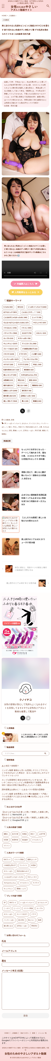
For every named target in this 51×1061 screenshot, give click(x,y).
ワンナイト (23, 865)
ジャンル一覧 (42, 1033)
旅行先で (26, 390)
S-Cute (8, 307)
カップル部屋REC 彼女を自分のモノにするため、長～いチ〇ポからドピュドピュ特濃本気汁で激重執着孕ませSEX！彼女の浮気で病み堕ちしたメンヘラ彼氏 (25, 782)
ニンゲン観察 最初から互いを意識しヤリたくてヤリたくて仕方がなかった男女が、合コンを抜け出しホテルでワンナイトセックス (25, 773)
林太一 (32, 834)
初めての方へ (25, 1033)
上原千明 (42, 834)
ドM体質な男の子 (10, 865)
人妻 (40, 427)
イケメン (26, 328)
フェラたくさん (30, 359)
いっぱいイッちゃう (37, 307)
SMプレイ (7, 859)
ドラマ (23, 354)
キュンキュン (10, 343)
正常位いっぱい (28, 396)
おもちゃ (25, 423)
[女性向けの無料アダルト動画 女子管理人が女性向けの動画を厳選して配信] (25, 9)
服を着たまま (9, 396)
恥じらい (22, 385)
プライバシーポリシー (19, 1040)
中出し (37, 364)
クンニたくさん (29, 343)
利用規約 (35, 1040)
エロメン (41, 333)
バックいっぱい (11, 359)
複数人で (45, 430)
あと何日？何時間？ (10, 766)
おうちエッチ (10, 312)
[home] (28, 718)
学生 (21, 380)
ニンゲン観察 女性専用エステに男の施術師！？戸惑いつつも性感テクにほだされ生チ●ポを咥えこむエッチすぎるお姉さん (25, 796)
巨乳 (33, 380)
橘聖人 (6, 834)
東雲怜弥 (15, 840)
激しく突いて (10, 401)
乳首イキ (22, 427)
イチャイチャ (10, 333)
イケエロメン (10, 328)
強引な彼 (8, 385)
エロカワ (27, 333)
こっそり (7, 908)
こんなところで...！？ (30, 312)
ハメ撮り (36, 354)
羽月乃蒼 (38, 430)
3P (5, 423)
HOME (6, 1033)
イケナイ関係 (19, 859)
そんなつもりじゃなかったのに (16, 322)
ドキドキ (8, 354)
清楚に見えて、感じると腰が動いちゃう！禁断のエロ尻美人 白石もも (33, 475)
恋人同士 (21, 920)
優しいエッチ (9, 375)
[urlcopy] (28, 411)
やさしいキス (39, 322)
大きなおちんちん (29, 375)
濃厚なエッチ (32, 859)
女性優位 (8, 380)
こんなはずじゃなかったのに (15, 317)
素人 (25, 401)
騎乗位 (37, 401)
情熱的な (37, 385)
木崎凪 (24, 834)
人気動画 (7, 420)
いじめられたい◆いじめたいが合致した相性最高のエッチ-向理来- (34, 735)
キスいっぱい (24, 338)
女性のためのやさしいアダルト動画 (25, 1053)
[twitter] (22, 411)
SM (20, 307)
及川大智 (15, 834)
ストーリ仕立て (10, 349)
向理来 (6, 840)
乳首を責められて (11, 370)
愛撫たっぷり (10, 390)
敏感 (39, 920)
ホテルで (8, 364)
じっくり (36, 317)
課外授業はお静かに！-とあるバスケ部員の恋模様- (23, 789)
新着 (12, 420)
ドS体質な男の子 (29, 349)
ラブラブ (23, 364)
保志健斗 (29, 370)
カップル (8, 338)
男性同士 (34, 926)
